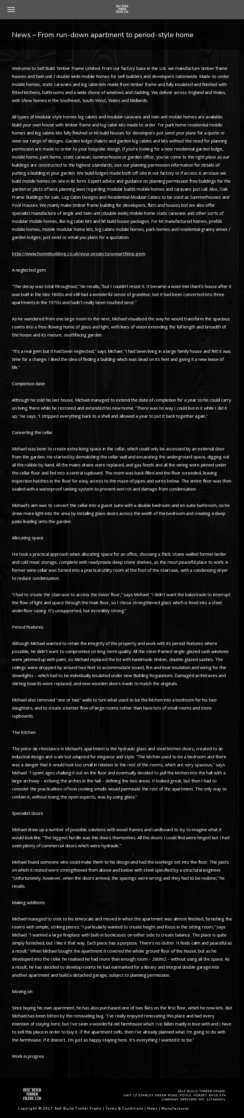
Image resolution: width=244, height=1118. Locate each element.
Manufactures (175, 1108)
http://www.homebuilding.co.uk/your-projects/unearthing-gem (79, 253)
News (152, 1108)
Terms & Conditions (124, 1108)
